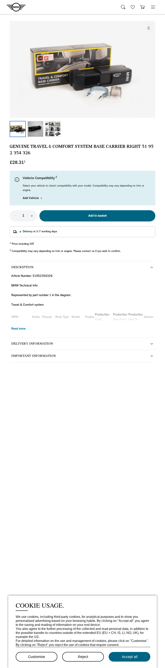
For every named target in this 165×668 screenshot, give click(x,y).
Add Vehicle (31, 198)
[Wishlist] (133, 7)
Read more (18, 328)
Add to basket (97, 215)
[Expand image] (82, 69)
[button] (153, 7)
